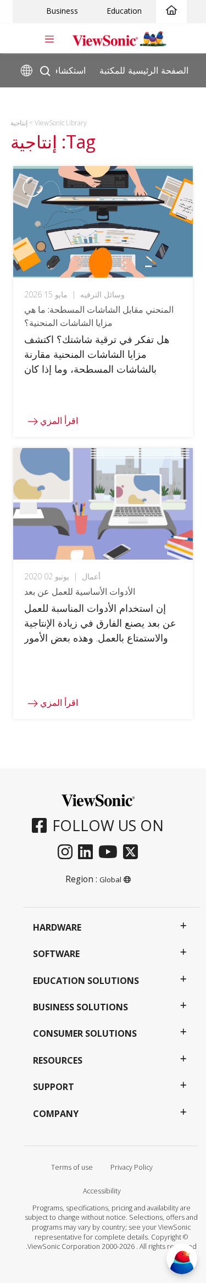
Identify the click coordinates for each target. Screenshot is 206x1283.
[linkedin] (88, 852)
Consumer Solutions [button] (85, 1033)
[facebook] (42, 826)
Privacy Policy (131, 1167)
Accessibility (102, 1191)
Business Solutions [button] (80, 1007)
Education (124, 10)
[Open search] (45, 68)
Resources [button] (57, 1060)
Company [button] (56, 1114)
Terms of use (72, 1167)
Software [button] (56, 954)
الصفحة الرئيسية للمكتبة (143, 69)
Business (62, 10)
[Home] (171, 10)
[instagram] (68, 852)
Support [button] (53, 1087)
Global (110, 879)
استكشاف (67, 69)
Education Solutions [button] (86, 981)
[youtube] (110, 852)
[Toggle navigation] (49, 38)
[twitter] (133, 852)
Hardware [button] (57, 927)
